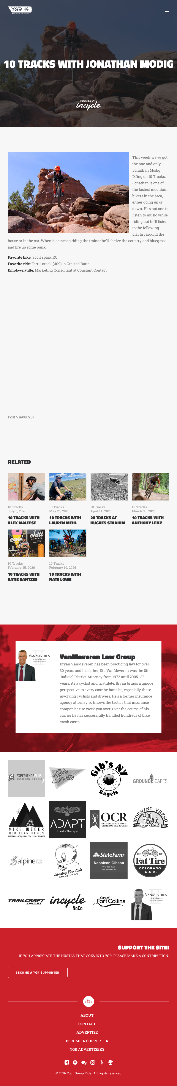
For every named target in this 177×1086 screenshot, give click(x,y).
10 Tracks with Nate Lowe (65, 577)
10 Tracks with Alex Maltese (24, 520)
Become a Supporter (87, 1040)
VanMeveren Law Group (97, 656)
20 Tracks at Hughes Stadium (107, 520)
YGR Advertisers (87, 1049)
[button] (167, 10)
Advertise (87, 1032)
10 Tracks (15, 507)
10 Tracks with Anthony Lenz (148, 520)
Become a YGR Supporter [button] (38, 972)
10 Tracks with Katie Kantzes (24, 577)
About (87, 1015)
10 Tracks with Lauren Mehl (65, 520)
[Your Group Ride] (20, 10)
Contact (87, 1023)
